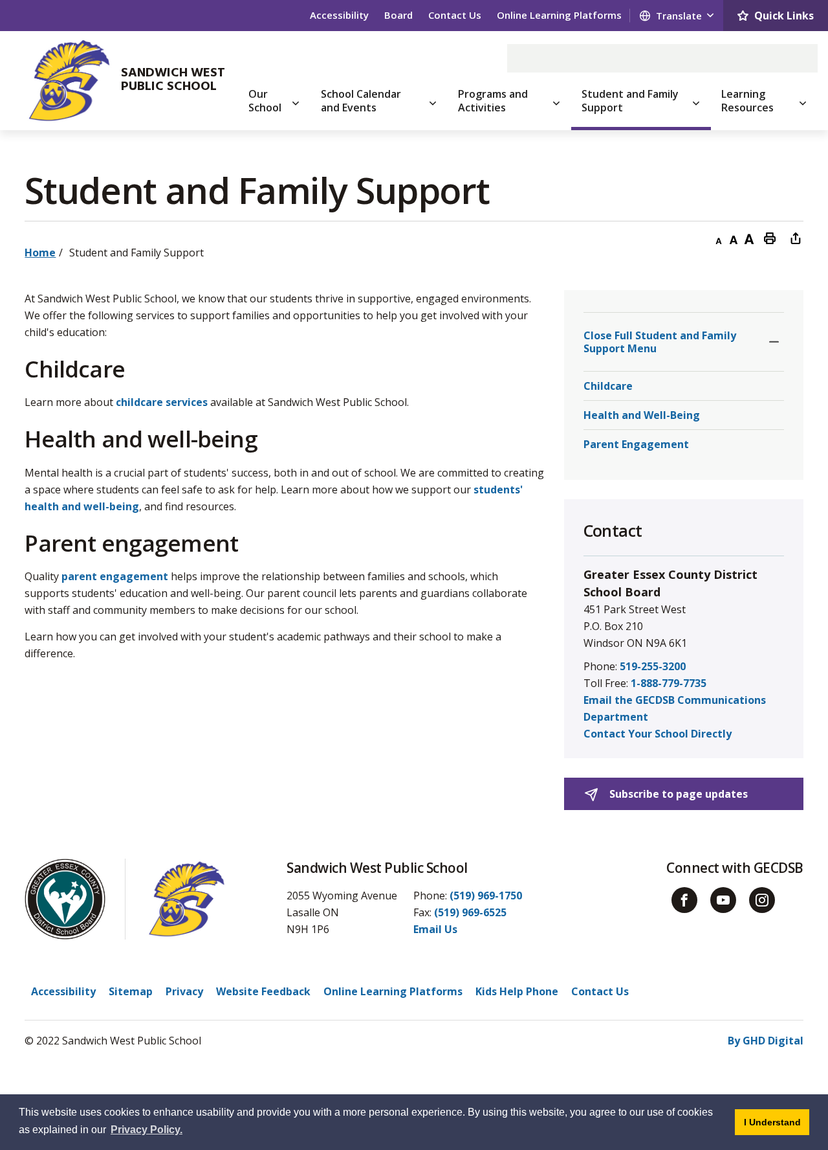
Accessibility (339, 14)
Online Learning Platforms (559, 14)
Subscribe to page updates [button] (677, 794)
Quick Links (784, 15)
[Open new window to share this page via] (795, 237)
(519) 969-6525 (470, 912)
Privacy (184, 991)
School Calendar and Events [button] (361, 101)
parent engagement (114, 576)
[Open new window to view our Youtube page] (723, 900)
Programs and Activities (493, 101)
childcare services (162, 402)
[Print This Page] (769, 237)
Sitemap (131, 991)
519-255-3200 (653, 666)
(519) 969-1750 (486, 895)
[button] (773, 342)
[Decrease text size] (718, 237)
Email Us (435, 929)
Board (398, 14)
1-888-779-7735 (668, 683)
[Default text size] (733, 237)
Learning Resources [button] (747, 101)
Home (40, 252)
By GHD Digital (765, 1040)
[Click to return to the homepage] (69, 80)
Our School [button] (264, 101)
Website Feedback (263, 991)
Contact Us (454, 14)
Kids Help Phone (516, 991)
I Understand (776, 1121)
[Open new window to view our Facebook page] (684, 900)
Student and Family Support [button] (630, 101)
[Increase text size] (749, 237)
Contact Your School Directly (657, 734)
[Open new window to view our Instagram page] (762, 900)
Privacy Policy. (146, 1129)
